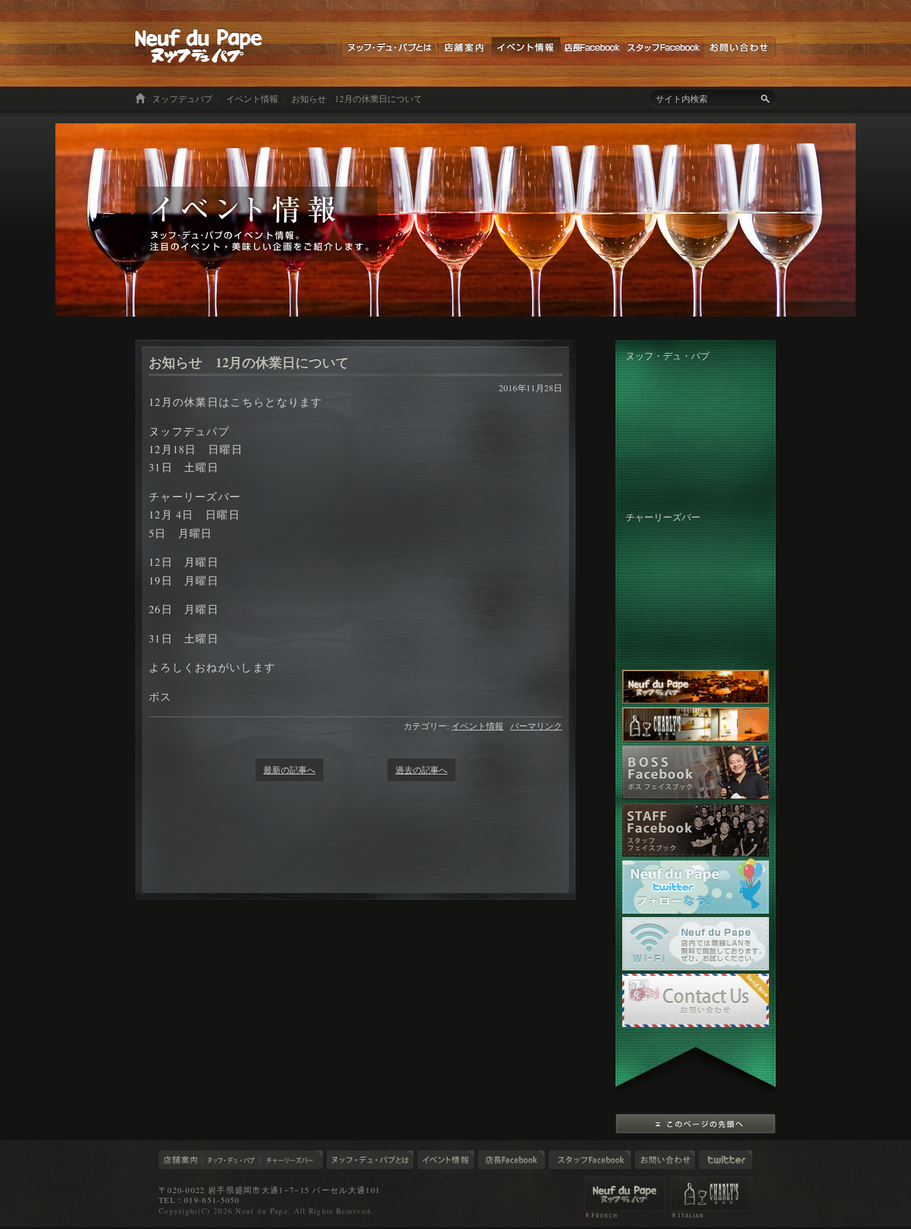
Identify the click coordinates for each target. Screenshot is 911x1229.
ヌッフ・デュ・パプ (231, 1159)
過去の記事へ (421, 770)
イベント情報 (526, 47)
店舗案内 (464, 47)
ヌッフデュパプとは (389, 47)
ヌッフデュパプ (182, 99)
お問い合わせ (739, 47)
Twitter (725, 1159)
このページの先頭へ (696, 1124)
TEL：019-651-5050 (199, 1199)
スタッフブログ (590, 1159)
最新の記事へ (289, 770)
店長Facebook (592, 47)
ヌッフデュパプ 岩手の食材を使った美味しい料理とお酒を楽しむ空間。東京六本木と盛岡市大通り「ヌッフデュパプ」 (199, 45)
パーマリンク (536, 726)
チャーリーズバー (292, 1159)
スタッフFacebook (663, 47)
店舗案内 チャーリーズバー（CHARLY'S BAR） (711, 1197)
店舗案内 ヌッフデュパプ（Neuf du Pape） (625, 1197)
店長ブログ (511, 1159)
